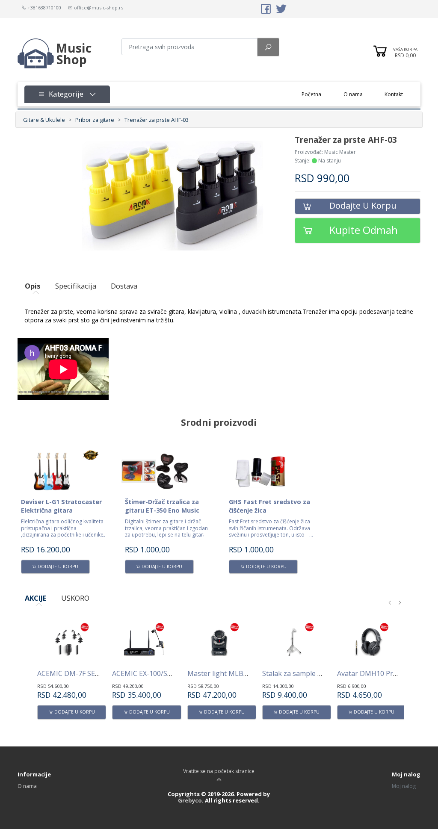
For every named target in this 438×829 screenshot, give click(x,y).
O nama (353, 94)
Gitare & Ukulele (44, 120)
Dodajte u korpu (363, 205)
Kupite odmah (363, 230)
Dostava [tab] (124, 286)
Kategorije (64, 94)
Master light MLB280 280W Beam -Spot (250, 673)
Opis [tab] (33, 286)
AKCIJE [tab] (36, 598)
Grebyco (190, 800)
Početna (317, 94)
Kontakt (394, 94)
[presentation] (390, 603)
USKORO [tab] (75, 598)
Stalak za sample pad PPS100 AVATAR (322, 673)
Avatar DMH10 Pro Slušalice (381, 673)
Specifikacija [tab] (75, 286)
